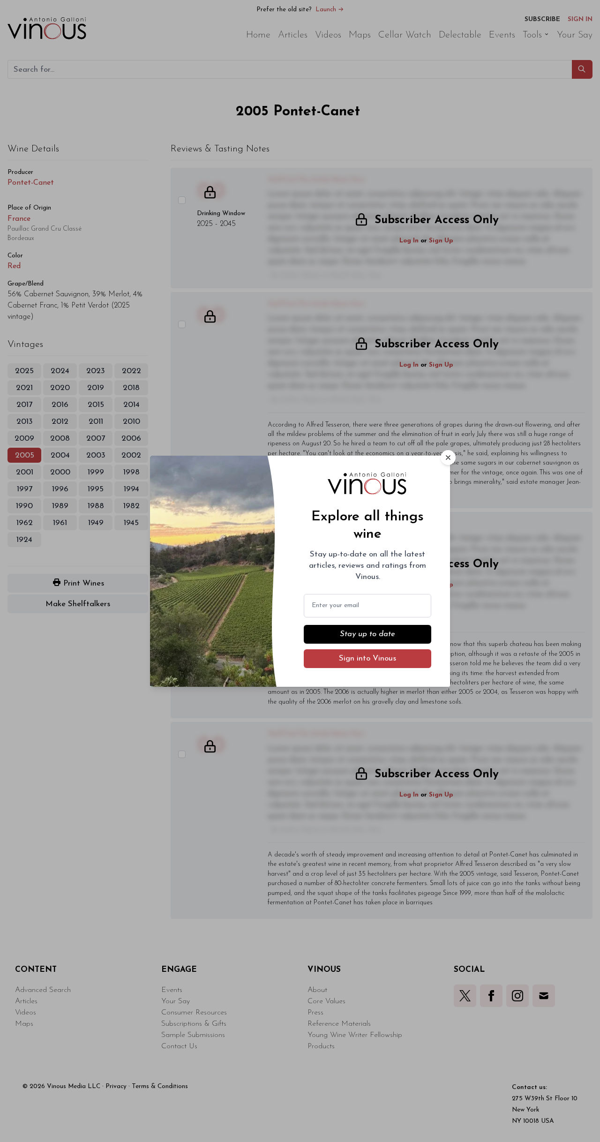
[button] (448, 457)
